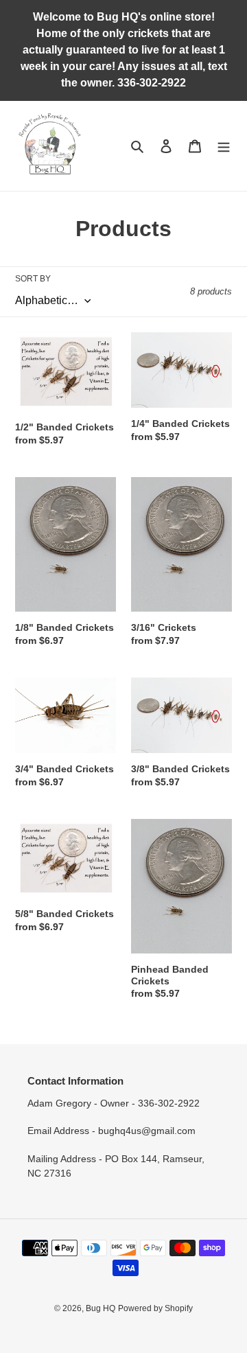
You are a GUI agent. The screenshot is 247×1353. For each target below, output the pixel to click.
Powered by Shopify (155, 1308)
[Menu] (223, 146)
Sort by (33, 279)
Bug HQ (100, 1308)
